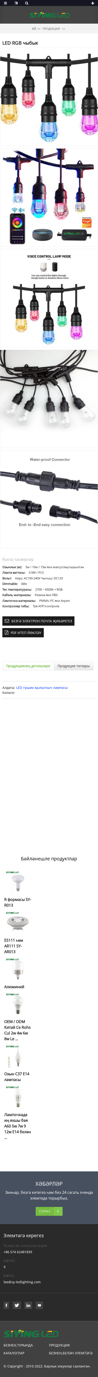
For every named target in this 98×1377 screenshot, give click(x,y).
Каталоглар (14, 1353)
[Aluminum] (18, 969)
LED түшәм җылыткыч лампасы (42, 687)
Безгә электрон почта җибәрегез (41, 621)
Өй (34, 29)
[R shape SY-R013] (18, 882)
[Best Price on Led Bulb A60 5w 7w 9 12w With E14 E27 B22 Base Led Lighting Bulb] (18, 1097)
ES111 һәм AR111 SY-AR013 (13, 946)
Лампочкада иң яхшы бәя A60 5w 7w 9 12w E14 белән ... (17, 1126)
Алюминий (14, 986)
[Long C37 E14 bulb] (18, 1057)
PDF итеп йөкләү (26, 632)
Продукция (51, 29)
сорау (45, 1211)
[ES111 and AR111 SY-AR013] (18, 923)
